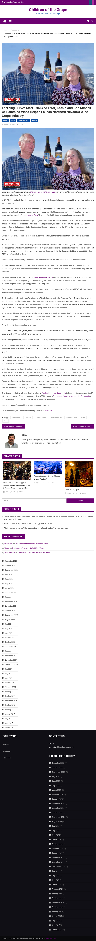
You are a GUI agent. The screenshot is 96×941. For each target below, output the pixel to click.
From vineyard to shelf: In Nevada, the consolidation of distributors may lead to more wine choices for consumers (83, 427)
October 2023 (10, 642)
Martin (6, 548)
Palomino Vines (71, 418)
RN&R (5, 120)
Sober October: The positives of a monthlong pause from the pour (30, 523)
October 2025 (10, 566)
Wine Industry (23, 120)
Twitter (6, 745)
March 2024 (9, 638)
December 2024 (11, 602)
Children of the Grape (48, 9)
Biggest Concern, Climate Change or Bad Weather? (47, 477)
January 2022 (10, 651)
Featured (28, 418)
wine (5, 421)
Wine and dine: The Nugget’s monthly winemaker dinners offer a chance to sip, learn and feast (16, 485)
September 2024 (11, 615)
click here (48, 411)
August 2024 (10, 620)
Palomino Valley (56, 418)
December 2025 (11, 561)
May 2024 (8, 629)
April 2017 (9, 723)
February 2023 (10, 647)
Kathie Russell (41, 418)
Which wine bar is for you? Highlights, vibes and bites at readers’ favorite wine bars (36, 528)
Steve (21, 124)
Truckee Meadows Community (54, 393)
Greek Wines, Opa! (72, 490)
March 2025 (9, 588)
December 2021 (11, 656)
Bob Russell (16, 418)
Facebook (6, 758)
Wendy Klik (8, 544)
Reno (83, 418)
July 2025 (8, 575)
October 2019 (10, 696)
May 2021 (8, 674)
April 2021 (9, 678)
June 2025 (9, 579)
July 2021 (8, 669)
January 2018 (10, 710)
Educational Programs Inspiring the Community (71, 396)
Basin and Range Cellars (43, 277)
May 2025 (8, 584)
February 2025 (10, 593)
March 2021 (9, 683)
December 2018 (11, 701)
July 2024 (8, 624)
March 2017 (9, 728)
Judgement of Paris (30, 215)
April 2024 (9, 633)
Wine (13, 120)
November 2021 (11, 660)
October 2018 (10, 705)
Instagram (7, 751)
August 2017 (10, 714)
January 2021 (10, 692)
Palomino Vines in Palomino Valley (43, 192)
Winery (34, 120)
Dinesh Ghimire (50, 938)
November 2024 (11, 606)
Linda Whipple (9, 553)
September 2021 (11, 665)
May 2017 (8, 719)
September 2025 (11, 570)
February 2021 (10, 687)
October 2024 (10, 611)
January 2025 (10, 597)
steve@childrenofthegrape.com (61, 747)
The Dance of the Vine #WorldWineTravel (15, 427)
